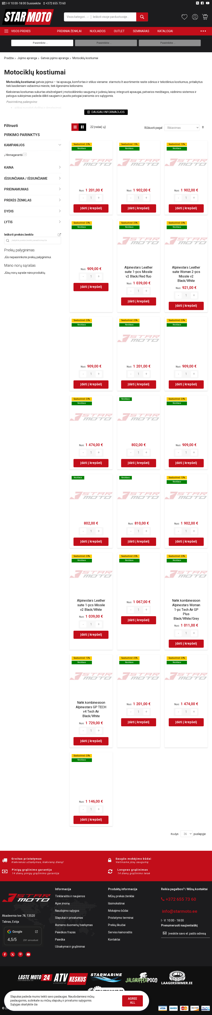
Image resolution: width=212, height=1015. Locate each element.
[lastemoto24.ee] (35, 984)
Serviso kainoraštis (120, 933)
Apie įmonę (62, 904)
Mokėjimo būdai (118, 911)
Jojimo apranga (27, 58)
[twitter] (12, 954)
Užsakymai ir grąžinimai (70, 947)
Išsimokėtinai (116, 904)
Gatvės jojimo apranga (55, 58)
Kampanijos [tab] (14, 145)
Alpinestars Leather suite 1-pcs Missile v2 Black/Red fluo (138, 272)
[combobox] (119, 16)
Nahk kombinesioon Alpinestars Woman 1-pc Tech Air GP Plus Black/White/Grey (186, 609)
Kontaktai (114, 940)
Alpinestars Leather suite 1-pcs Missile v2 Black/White (91, 605)
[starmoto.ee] (28, 17)
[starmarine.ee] (106, 984)
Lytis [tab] (8, 222)
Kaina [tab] (8, 167)
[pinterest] (20, 954)
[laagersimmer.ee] (176, 984)
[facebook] (4, 954)
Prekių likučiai (116, 925)
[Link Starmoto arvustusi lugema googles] (22, 946)
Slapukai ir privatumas (69, 918)
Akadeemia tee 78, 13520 (18, 916)
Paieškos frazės (65, 933)
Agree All (132, 1001)
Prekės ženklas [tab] (17, 200)
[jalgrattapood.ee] (141, 984)
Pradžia (9, 58)
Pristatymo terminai (120, 918)
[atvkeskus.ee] (70, 984)
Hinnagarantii (16, 155)
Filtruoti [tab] (11, 126)
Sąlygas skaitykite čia (23, 1004)
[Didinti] (99, 198)
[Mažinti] (83, 198)
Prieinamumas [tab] (16, 189)
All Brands (59, 235)
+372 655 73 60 (56, 3)
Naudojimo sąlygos (67, 911)
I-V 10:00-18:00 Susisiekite (23, 3)
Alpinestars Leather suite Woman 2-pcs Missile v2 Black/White (186, 274)
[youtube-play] (28, 954)
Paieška (60, 940)
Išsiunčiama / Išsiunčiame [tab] (25, 178)
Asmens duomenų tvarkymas (74, 925)
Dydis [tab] (9, 211)
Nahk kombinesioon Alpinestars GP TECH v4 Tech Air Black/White (91, 709)
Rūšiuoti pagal (153, 128)
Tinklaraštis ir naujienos (70, 896)
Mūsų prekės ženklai (121, 896)
